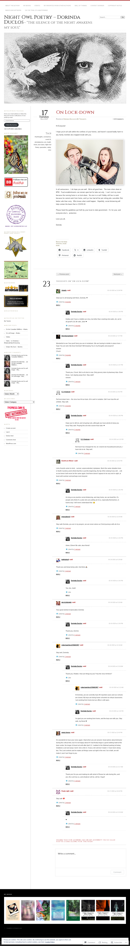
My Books (27, 5)
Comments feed (11, 439)
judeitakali (65, 559)
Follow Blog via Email (15, 111)
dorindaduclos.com (40, 142)
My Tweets (7, 321)
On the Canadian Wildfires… (19, 356)
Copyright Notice (115, 5)
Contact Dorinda (97, 5)
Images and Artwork (13, 10)
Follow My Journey (11, 125)
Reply (58, 305)
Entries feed (9, 436)
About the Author (12, 5)
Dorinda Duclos (69, 119)
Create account (10, 428)
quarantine (43, 147)
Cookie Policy (50, 942)
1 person (77, 382)
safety (49, 147)
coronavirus (47, 137)
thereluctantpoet (67, 336)
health (49, 142)
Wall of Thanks (81, 5)
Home (35, 144)
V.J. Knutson (65, 392)
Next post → (118, 274)
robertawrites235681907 (70, 645)
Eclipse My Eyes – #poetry (14, 347)
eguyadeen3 (65, 517)
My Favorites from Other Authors (57, 5)
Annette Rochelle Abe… (18, 362)
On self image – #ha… (19, 369)
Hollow (8, 337)
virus (49, 150)
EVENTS (37, 5)
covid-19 (48, 139)
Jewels (64, 290)
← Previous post (63, 274)
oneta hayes (65, 732)
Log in (8, 432)
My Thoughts (81, 119)
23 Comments (119, 119)
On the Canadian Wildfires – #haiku (17, 329)
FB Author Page (12, 311)
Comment (117, 872)
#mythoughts (39, 137)
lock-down (41, 144)
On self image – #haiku (13, 333)
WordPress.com (11, 443)
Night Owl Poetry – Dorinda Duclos (42, 19)
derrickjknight (66, 602)
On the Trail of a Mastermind (36, 10)
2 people (68, 302)
